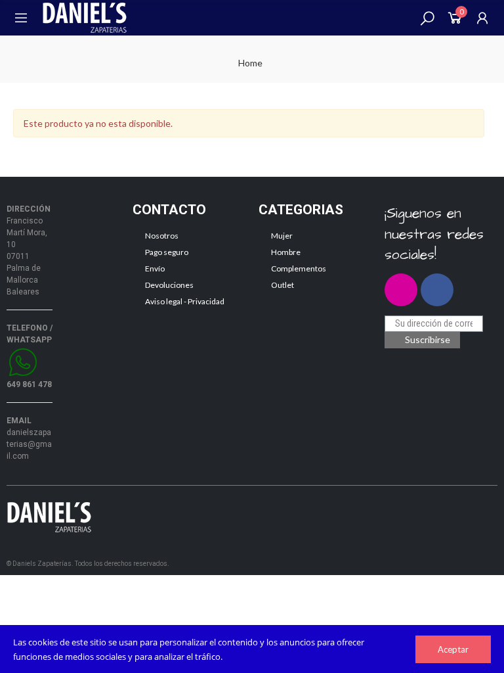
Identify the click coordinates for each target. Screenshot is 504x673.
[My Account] (482, 17)
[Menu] (21, 17)
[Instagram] (401, 289)
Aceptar (453, 649)
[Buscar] (427, 18)
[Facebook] (437, 289)
